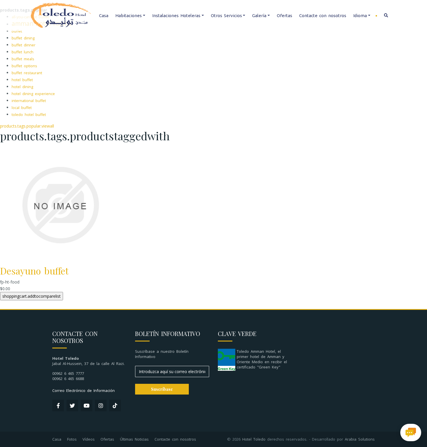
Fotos (72, 439)
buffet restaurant (27, 72)
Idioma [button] (360, 15)
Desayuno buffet (34, 270)
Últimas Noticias (134, 439)
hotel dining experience (33, 93)
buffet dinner (23, 45)
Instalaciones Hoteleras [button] (176, 15)
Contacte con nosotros (322, 15)
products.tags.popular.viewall (27, 126)
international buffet (29, 100)
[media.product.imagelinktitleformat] (60, 204)
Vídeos (88, 439)
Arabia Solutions (360, 439)
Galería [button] (259, 15)
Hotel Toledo (253, 439)
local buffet (22, 107)
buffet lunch (22, 52)
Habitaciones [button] (128, 15)
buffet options (24, 65)
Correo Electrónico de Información (83, 390)
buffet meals (23, 59)
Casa (103, 15)
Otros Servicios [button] (226, 15)
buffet (17, 31)
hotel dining (22, 86)
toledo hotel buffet (29, 114)
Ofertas (284, 15)
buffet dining (23, 38)
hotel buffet (22, 79)
